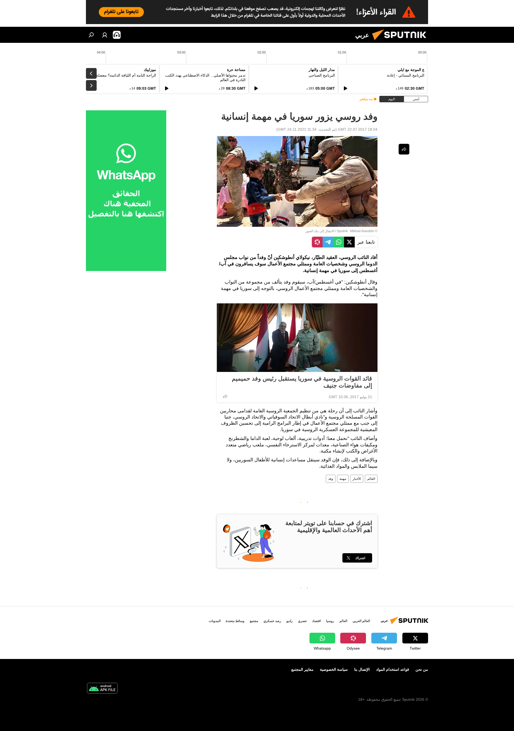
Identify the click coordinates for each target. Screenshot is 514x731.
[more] (225, 396)
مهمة (342, 479)
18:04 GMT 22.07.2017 (357, 129)
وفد (330, 479)
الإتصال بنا (362, 669)
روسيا (330, 621)
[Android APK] (102, 689)
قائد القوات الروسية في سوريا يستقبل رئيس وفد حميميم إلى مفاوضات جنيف (302, 382)
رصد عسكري (272, 621)
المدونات (215, 621)
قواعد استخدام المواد (392, 669)
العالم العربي (361, 621)
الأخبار (357, 479)
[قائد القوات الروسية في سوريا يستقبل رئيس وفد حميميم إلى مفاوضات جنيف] (297, 337)
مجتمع (254, 621)
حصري (302, 621)
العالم (371, 479)
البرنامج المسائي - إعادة (405, 75)
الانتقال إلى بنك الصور (319, 231)
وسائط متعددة (235, 621)
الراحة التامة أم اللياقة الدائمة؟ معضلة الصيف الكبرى (114, 75)
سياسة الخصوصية (334, 669)
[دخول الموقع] (104, 34)
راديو (289, 621)
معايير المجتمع (302, 669)
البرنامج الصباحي (322, 75)
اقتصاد (316, 621)
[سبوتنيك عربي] (401, 41)
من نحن (421, 669)
